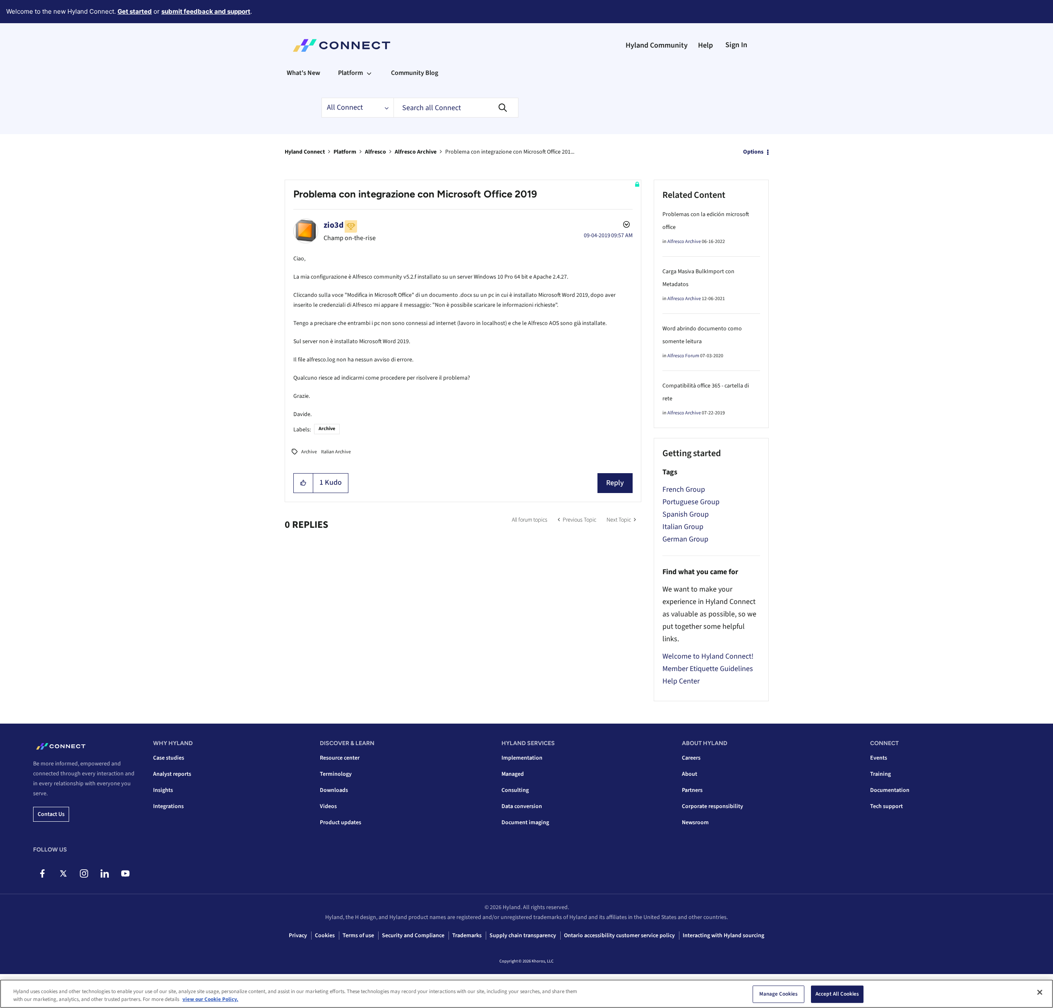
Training (880, 774)
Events (878, 758)
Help (705, 45)
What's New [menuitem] (303, 72)
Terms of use (358, 935)
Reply (615, 483)
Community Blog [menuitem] (414, 72)
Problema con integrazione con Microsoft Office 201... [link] (509, 152)
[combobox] (455, 108)
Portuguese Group (691, 502)
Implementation (521, 758)
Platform (344, 152)
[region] (526, 993)
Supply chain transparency (522, 935)
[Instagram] (83, 873)
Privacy (298, 935)
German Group (685, 539)
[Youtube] (125, 873)
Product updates (340, 822)
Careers (691, 758)
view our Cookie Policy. (210, 999)
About (689, 774)
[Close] (1040, 992)
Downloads (334, 790)
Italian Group (682, 527)
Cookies (325, 935)
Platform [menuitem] (350, 72)
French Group (683, 489)
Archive (327, 428)
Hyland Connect (305, 152)
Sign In (736, 45)
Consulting (515, 790)
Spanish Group (685, 514)
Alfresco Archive (416, 152)
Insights (163, 790)
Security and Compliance (413, 935)
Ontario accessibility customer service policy (619, 935)
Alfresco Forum (683, 355)
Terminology (336, 774)
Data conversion (521, 806)
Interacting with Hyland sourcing (723, 935)
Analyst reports (172, 774)
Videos (328, 806)
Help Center (681, 681)
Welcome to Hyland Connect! (707, 656)
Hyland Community (657, 45)
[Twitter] (63, 873)
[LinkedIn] (104, 873)
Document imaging (525, 822)
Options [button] (753, 152)
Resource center (340, 758)
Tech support (886, 806)
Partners (692, 790)
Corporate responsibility (712, 806)
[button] (303, 483)
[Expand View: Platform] (369, 73)
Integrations (168, 806)
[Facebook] (42, 873)
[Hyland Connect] (341, 45)
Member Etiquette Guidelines (707, 669)
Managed (512, 774)
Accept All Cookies (837, 994)
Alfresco (375, 152)
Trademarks (467, 935)
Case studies (168, 758)
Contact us (51, 814)
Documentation (889, 790)
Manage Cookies (778, 994)
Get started (135, 11)
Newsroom (695, 822)
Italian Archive (336, 451)
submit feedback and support (205, 11)
